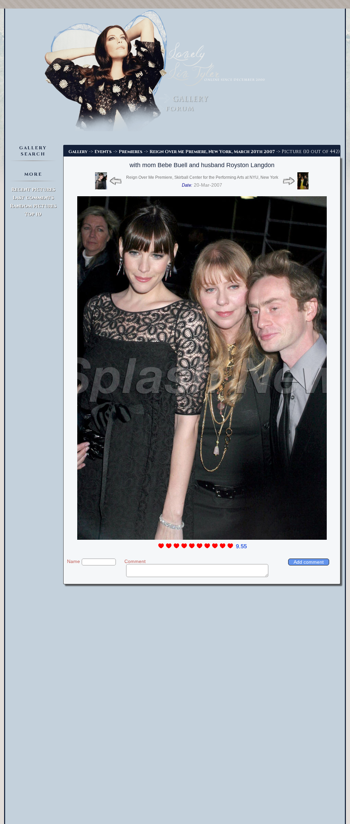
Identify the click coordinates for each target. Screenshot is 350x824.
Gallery (78, 152)
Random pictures (33, 206)
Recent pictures (33, 189)
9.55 (241, 546)
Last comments (33, 198)
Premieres (131, 152)
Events (103, 152)
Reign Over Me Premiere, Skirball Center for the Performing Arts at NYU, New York (202, 177)
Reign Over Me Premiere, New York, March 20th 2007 (212, 152)
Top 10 (33, 214)
